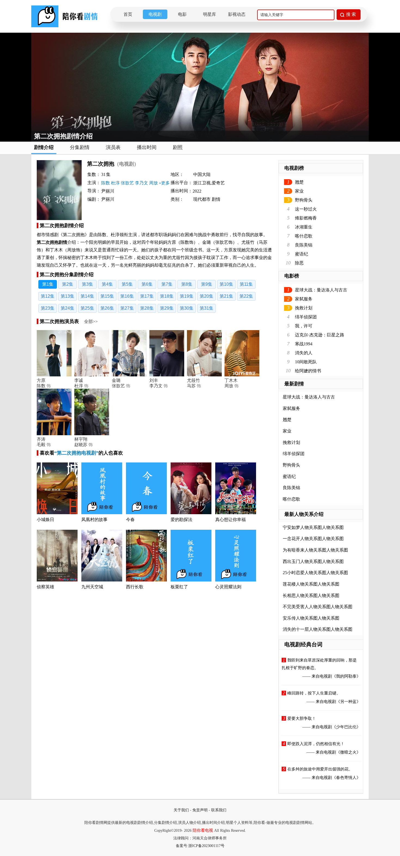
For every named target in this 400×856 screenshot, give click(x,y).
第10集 (226, 284)
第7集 (167, 284)
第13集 (67, 296)
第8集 (186, 284)
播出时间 (146, 147)
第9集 (206, 284)
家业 (299, 191)
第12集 (47, 296)
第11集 (246, 284)
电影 (182, 14)
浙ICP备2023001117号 (206, 846)
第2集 (67, 284)
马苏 (191, 385)
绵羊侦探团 (306, 317)
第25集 (87, 308)
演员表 (113, 147)
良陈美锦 (303, 245)
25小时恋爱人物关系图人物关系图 (315, 572)
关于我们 (181, 810)
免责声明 (200, 810)
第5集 (127, 284)
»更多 (164, 183)
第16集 (127, 296)
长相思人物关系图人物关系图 (311, 595)
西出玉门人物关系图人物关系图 (313, 561)
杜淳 (115, 183)
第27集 (127, 308)
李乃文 (141, 183)
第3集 (87, 284)
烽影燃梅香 (306, 218)
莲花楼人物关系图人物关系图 (311, 584)
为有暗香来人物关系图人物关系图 (315, 550)
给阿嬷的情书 (308, 370)
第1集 (47, 284)
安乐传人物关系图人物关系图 (311, 618)
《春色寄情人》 (346, 777)
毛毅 (41, 444)
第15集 (107, 296)
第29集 (167, 308)
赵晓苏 (80, 444)
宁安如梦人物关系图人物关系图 (313, 527)
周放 (153, 183)
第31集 (206, 308)
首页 (128, 14)
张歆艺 (127, 183)
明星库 (209, 14)
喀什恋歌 (303, 236)
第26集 (107, 308)
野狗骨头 (303, 200)
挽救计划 (303, 308)
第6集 (147, 284)
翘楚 (299, 182)
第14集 (87, 296)
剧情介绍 (44, 147)
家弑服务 (303, 299)
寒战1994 (303, 344)
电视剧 (155, 14)
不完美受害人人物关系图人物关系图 (317, 606)
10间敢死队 (306, 362)
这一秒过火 (306, 209)
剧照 (178, 147)
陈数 (105, 183)
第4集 (107, 284)
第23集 (47, 308)
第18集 (167, 296)
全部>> (91, 321)
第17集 (147, 296)
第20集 (206, 296)
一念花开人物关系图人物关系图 (313, 538)
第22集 (246, 296)
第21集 (226, 296)
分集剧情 (80, 147)
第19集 (186, 296)
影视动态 (236, 14)
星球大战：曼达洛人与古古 (321, 290)
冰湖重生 (303, 227)
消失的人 (303, 353)
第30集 (186, 308)
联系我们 (218, 810)
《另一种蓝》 (348, 701)
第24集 (67, 308)
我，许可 (303, 326)
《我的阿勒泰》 (346, 676)
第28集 (147, 308)
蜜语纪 (301, 254)
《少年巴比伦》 (346, 727)
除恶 (299, 263)
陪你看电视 (203, 830)
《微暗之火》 (348, 752)
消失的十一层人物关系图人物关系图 (317, 629)
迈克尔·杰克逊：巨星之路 (319, 335)
